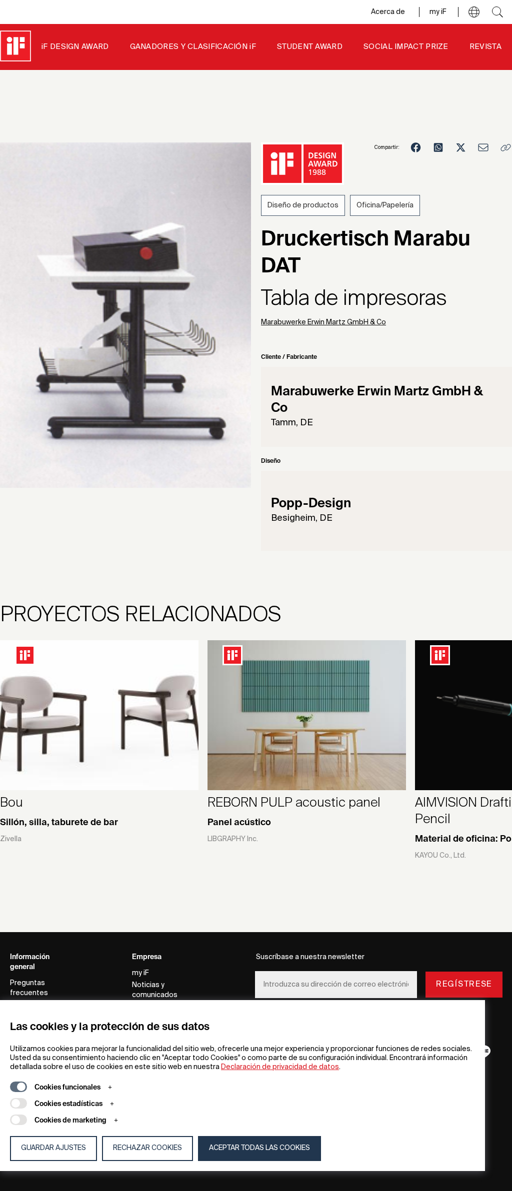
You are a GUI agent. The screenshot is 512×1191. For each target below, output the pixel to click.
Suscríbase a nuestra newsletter (310, 957)
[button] (474, 12)
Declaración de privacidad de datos (280, 1067)
